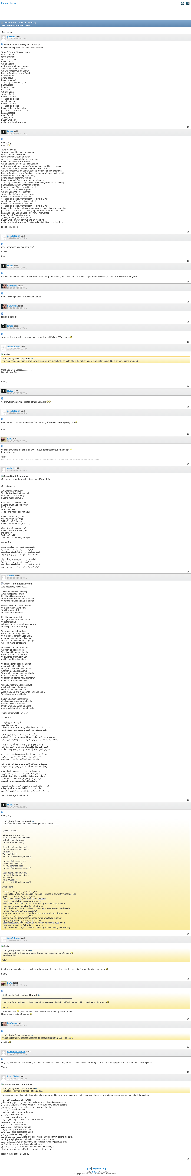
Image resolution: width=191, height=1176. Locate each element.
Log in (88, 1168)
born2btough (13, 236)
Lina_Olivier (13, 1076)
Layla (9, 438)
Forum (4, 3)
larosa (10, 131)
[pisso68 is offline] (4, 38)
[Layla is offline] (4, 440)
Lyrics (13, 3)
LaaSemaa (12, 286)
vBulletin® (95, 1172)
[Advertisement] (21, 13)
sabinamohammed (16, 1051)
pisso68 (11, 36)
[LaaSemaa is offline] (4, 287)
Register (97, 1168)
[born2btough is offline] (4, 237)
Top (105, 1168)
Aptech (10, 468)
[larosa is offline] (4, 133)
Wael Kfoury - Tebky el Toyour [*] (19, 25)
